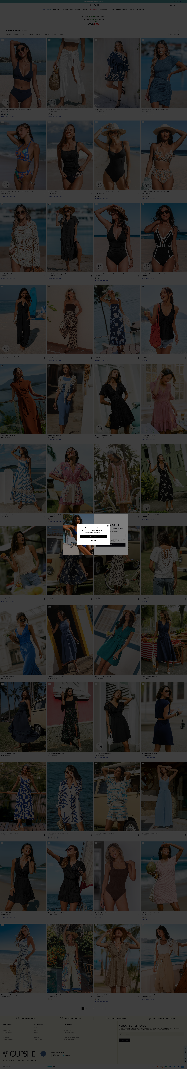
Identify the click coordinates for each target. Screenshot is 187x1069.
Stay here (93, 540)
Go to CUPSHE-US (93, 536)
